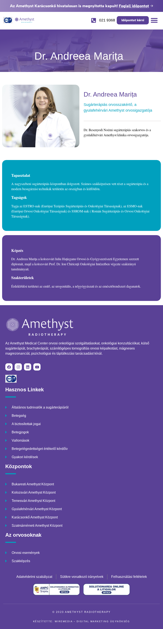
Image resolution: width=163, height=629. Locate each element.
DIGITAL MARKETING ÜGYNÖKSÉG (103, 621)
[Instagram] (18, 367)
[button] (154, 20)
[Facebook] (9, 367)
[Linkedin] (27, 367)
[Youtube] (37, 367)
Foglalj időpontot (134, 6)
